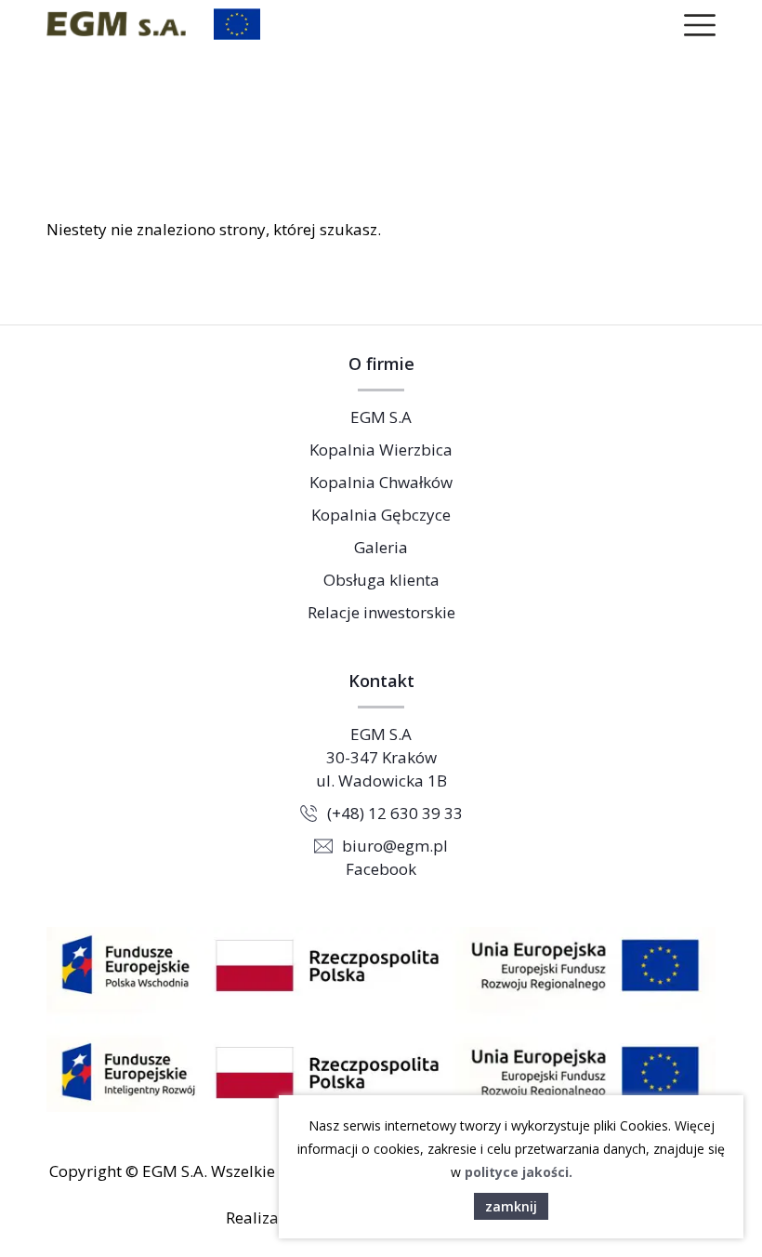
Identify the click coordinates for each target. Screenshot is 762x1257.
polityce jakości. (518, 1172)
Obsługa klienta (381, 579)
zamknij (511, 1206)
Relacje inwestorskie (381, 612)
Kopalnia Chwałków (381, 482)
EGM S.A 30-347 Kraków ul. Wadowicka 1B (381, 757)
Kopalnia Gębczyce (381, 514)
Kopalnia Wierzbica (381, 449)
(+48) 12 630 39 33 (395, 813)
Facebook (381, 869)
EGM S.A (381, 417)
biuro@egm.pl (395, 845)
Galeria (381, 547)
